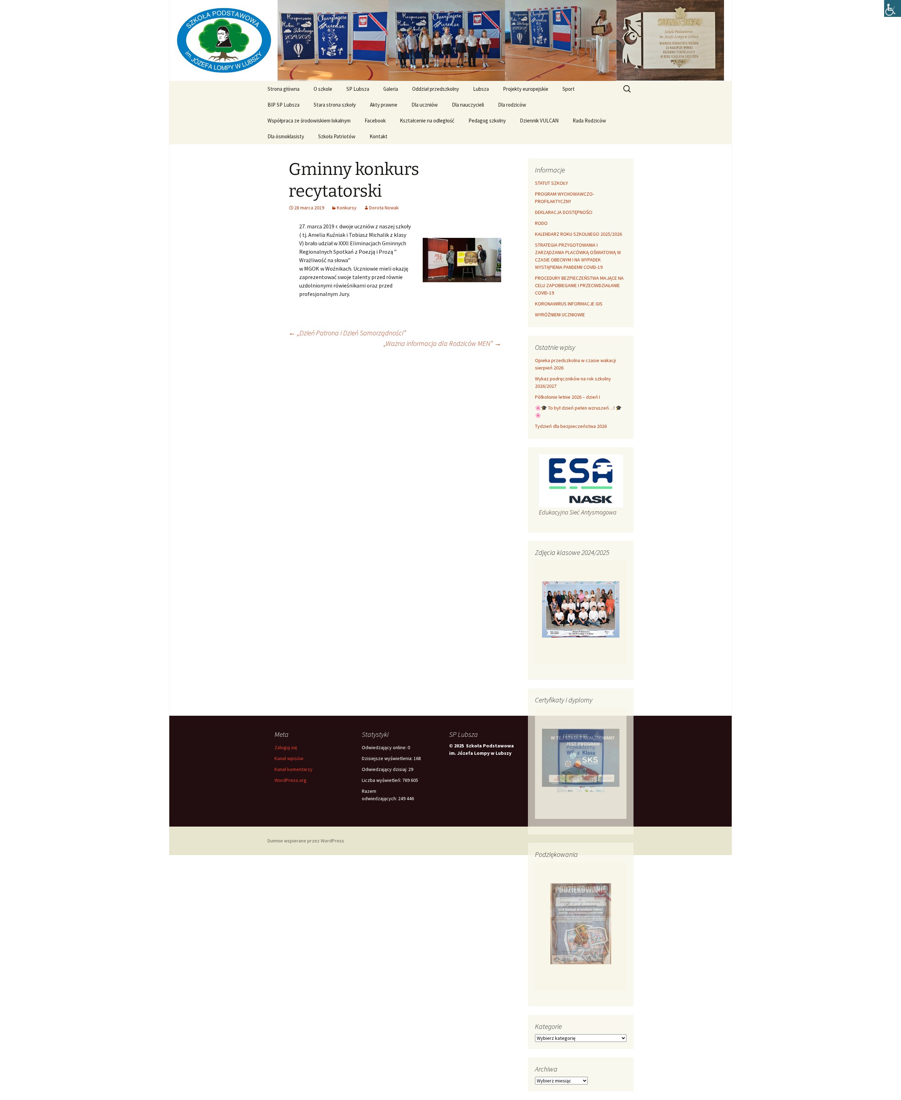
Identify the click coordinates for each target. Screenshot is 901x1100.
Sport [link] (568, 89)
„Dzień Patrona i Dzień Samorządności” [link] (347, 332)
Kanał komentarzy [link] (294, 769)
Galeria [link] (390, 89)
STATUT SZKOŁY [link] (551, 183)
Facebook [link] (375, 120)
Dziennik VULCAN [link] (539, 120)
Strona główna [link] (283, 89)
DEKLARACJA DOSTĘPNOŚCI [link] (563, 212)
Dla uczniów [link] (424, 104)
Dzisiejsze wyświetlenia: (388, 758)
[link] (892, 8)
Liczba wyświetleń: (382, 780)
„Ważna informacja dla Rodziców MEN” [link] (442, 343)
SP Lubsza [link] (357, 89)
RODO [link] (541, 223)
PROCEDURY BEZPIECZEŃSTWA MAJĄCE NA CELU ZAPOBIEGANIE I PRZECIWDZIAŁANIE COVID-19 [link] (579, 285)
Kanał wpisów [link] (289, 758)
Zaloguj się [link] (286, 747)
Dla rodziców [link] (512, 104)
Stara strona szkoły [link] (335, 104)
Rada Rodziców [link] (589, 120)
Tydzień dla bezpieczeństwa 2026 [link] (571, 426)
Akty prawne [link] (383, 104)
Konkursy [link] (347, 207)
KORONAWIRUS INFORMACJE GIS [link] (569, 304)
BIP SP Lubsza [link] (283, 104)
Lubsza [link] (481, 89)
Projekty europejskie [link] (525, 89)
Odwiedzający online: (385, 747)
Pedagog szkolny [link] (487, 120)
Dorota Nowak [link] (384, 207)
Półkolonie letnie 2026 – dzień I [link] (567, 397)
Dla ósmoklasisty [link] (285, 136)
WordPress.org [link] (291, 780)
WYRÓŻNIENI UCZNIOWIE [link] (560, 314)
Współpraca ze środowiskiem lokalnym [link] (309, 120)
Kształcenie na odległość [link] (427, 120)
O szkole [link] (323, 89)
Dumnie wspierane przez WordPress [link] (305, 840)
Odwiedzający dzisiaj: (385, 769)
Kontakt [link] (379, 136)
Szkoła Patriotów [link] (336, 136)
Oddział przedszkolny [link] (435, 89)
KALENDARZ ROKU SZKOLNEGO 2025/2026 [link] (578, 234)
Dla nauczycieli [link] (468, 104)
